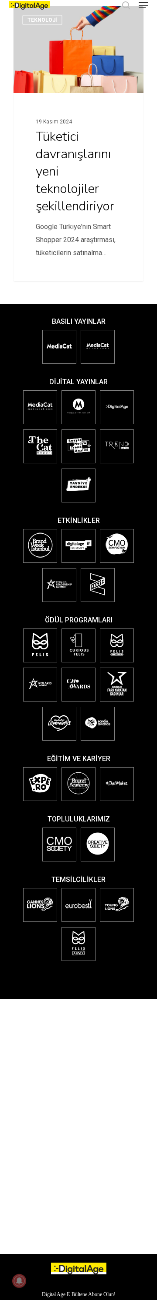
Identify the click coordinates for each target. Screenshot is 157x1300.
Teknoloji (42, 20)
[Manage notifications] (19, 1281)
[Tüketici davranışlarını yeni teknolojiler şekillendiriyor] (78, 143)
